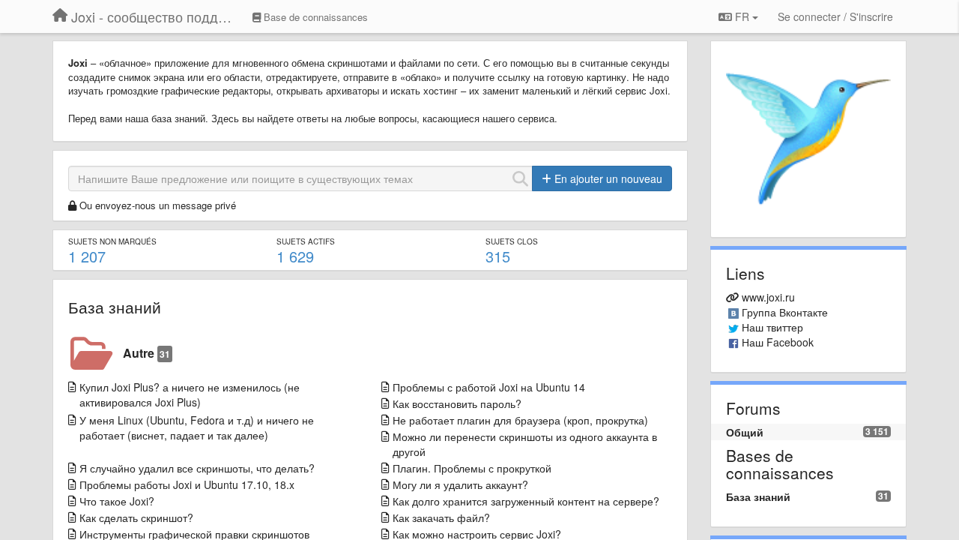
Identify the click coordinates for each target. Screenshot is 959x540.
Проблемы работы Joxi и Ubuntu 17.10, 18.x (186, 484)
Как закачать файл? (441, 517)
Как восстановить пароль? (457, 403)
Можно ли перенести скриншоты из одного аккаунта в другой (525, 444)
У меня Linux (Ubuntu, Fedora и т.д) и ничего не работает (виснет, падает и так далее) (196, 427)
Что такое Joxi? (116, 501)
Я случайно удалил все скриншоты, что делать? (197, 468)
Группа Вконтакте (785, 312)
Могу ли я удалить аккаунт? (460, 484)
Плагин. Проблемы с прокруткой (472, 468)
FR (742, 16)
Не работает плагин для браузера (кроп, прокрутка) (520, 420)
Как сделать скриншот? (136, 517)
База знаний (114, 307)
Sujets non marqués (112, 241)
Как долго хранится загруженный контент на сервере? (526, 501)
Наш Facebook (778, 342)
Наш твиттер (772, 327)
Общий (744, 432)
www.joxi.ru (768, 297)
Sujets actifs (305, 241)
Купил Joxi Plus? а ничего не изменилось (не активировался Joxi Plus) (189, 395)
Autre (146, 353)
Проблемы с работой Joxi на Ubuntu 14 (489, 387)
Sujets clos (511, 241)
